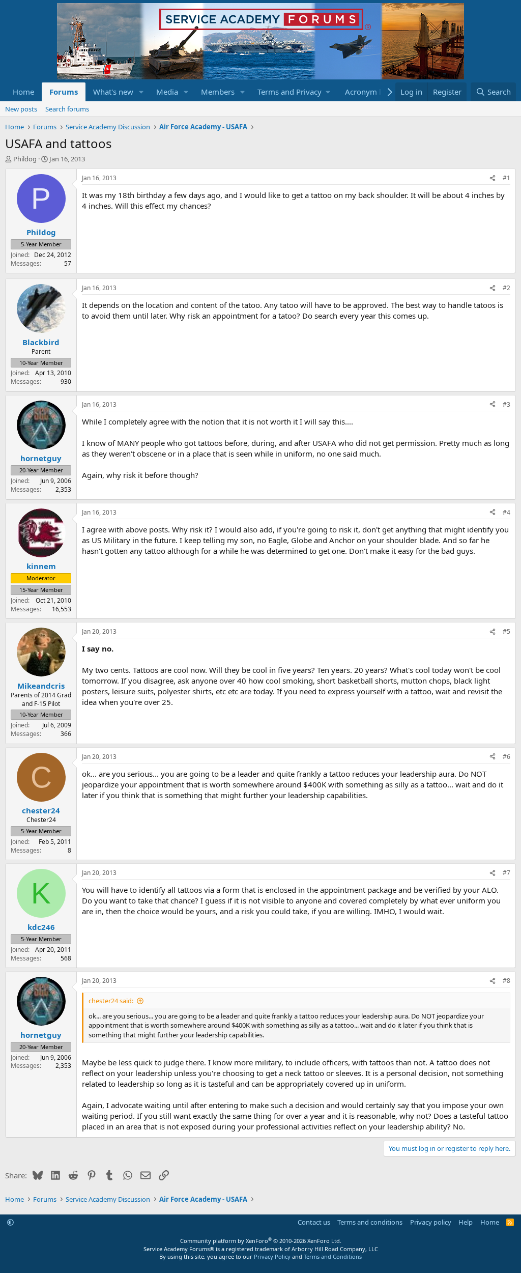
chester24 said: (111, 1000)
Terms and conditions (369, 1222)
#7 (506, 872)
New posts (21, 109)
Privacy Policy (272, 1256)
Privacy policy (430, 1222)
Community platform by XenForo (260, 1240)
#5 (506, 631)
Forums (63, 92)
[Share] (492, 178)
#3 (506, 404)
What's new (113, 92)
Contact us (314, 1222)
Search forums (67, 109)
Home (23, 92)
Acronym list (367, 92)
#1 (506, 178)
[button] (141, 91)
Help (465, 1222)
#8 (506, 980)
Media (167, 92)
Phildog (25, 158)
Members (218, 92)
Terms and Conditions (333, 1256)
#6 (506, 756)
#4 (506, 512)
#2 (506, 288)
